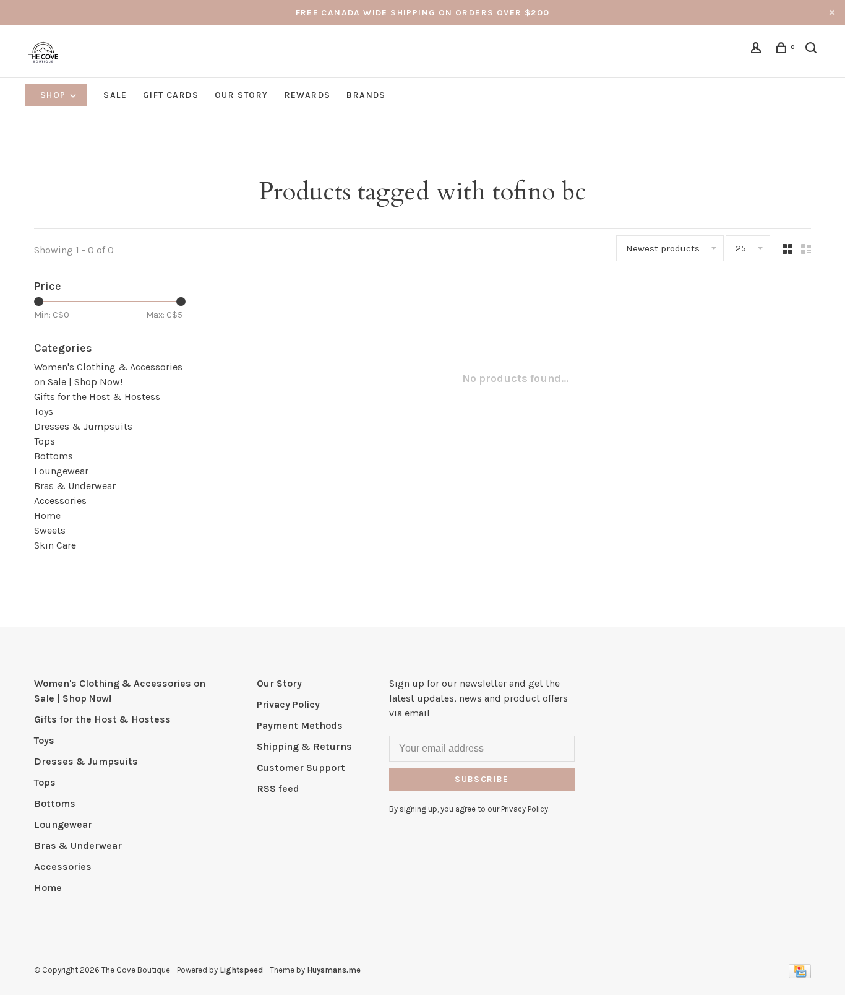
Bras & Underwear (75, 486)
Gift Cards (171, 95)
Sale (115, 95)
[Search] (812, 50)
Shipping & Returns (304, 746)
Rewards (308, 95)
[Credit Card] (800, 975)
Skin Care (55, 545)
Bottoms (53, 456)
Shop (54, 95)
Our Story (241, 95)
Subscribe (482, 779)
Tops (44, 441)
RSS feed (278, 788)
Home (47, 515)
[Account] (757, 50)
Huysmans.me (334, 970)
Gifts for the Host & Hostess (97, 396)
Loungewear (61, 471)
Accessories (60, 500)
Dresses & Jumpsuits (83, 426)
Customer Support (301, 767)
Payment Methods (300, 725)
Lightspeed (241, 970)
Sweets (50, 530)
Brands (365, 95)
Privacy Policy (288, 704)
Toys (43, 411)
